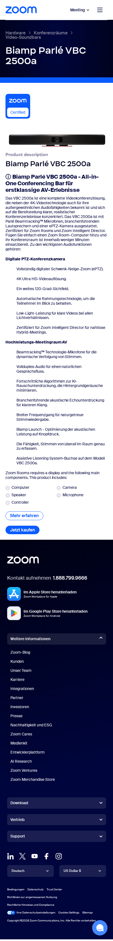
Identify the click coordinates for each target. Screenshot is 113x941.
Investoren (19, 706)
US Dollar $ (72, 871)
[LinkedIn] (10, 856)
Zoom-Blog (20, 652)
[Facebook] (46, 856)
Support (17, 837)
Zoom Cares (21, 734)
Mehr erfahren (26, 516)
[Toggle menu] (99, 9)
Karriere (17, 679)
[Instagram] (58, 856)
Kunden (17, 661)
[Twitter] (22, 856)
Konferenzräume (50, 33)
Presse (16, 715)
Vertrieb (17, 819)
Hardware (15, 33)
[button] (100, 927)
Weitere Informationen (30, 638)
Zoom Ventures (23, 770)
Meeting (77, 9)
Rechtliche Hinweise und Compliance (30, 905)
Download (19, 802)
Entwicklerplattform (27, 752)
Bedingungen (15, 889)
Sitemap (87, 912)
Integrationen (22, 688)
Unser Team (21, 670)
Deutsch (18, 871)
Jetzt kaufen (24, 530)
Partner (16, 697)
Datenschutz (35, 889)
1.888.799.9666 (70, 578)
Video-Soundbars (23, 37)
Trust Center (54, 889)
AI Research (21, 761)
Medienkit (18, 743)
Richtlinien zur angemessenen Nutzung (32, 897)
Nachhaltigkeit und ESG (31, 724)
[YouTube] (34, 856)
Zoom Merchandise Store (32, 779)
